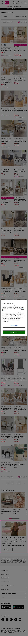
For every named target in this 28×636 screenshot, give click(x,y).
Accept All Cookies (14, 332)
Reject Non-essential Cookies (14, 328)
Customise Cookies (14, 325)
